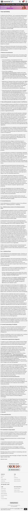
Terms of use (3, 488)
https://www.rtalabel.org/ (6, 353)
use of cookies (17, 508)
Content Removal (17, 479)
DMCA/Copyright (4, 493)
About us (2, 475)
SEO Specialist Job (4, 484)
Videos (11, 4)
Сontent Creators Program (18, 491)
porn (17, 505)
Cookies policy (3, 491)
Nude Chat (19, 4)
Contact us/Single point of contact (14, 273)
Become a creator (15, 469)
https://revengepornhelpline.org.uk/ (8, 359)
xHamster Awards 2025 (5, 482)
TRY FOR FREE (10, 8)
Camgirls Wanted (17, 488)
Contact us (16, 477)
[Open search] (19, 1)
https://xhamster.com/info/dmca (17, 82)
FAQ (14, 475)
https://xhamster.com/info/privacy (9, 72)
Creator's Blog (3, 479)
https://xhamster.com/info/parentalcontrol (12, 91)
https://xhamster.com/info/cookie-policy (18, 74)
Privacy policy (3, 490)
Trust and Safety (4, 498)
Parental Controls (4, 495)
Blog (2, 477)
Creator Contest (17, 490)
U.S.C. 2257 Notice (14, 506)
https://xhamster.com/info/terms (20, 61)
